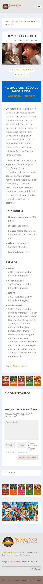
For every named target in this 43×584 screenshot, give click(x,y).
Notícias (15, 21)
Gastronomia (28, 70)
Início (8, 21)
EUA (11, 70)
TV (21, 21)
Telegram (29, 95)
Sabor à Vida (13, 40)
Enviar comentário (28, 458)
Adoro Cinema (20, 366)
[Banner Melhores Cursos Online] (21, 386)
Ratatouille (19, 74)
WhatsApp (14, 95)
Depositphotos (15, 561)
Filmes (26, 21)
